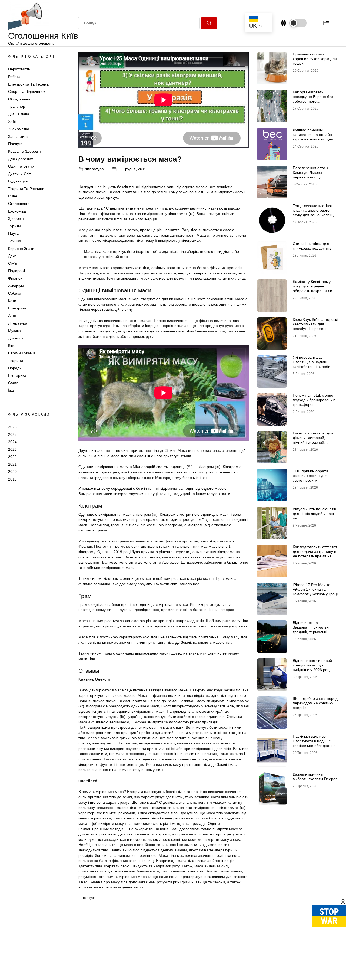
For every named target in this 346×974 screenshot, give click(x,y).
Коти (12, 301)
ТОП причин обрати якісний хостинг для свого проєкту (310, 475)
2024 (12, 442)
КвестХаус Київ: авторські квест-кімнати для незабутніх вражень (315, 324)
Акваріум (16, 286)
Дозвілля (16, 338)
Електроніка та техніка (28, 84)
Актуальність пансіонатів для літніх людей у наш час (314, 513)
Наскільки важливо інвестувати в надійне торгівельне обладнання (314, 741)
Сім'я (12, 263)
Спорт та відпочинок (26, 91)
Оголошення (19, 203)
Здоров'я (16, 218)
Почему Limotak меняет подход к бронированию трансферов (314, 400)
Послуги (15, 144)
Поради (15, 368)
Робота (14, 76)
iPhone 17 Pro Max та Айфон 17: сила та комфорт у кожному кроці (315, 589)
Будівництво (18, 181)
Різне (12, 196)
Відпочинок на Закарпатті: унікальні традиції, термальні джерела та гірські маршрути (311, 631)
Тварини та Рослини (26, 189)
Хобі (12, 121)
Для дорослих (20, 159)
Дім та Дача (18, 114)
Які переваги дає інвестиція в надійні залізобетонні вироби (311, 362)
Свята (13, 383)
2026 (12, 427)
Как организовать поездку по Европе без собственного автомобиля (313, 99)
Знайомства (18, 129)
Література (17, 323)
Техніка (14, 241)
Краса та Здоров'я (24, 151)
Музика (14, 330)
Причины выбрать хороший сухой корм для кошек (315, 59)
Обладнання (19, 99)
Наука (13, 233)
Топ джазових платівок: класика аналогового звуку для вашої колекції (314, 210)
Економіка (17, 211)
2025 (12, 434)
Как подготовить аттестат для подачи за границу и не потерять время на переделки (315, 554)
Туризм (14, 226)
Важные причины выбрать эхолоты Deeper (315, 776)
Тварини (15, 360)
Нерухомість (19, 69)
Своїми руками (21, 353)
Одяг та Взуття (21, 166)
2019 (12, 479)
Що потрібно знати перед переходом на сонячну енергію (315, 703)
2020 (12, 471)
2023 (12, 449)
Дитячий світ (19, 174)
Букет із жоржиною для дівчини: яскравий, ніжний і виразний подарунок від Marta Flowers (313, 442)
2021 (12, 464)
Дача (12, 256)
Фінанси (15, 278)
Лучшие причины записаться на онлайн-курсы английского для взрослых (313, 137)
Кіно (11, 345)
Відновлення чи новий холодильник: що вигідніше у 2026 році (312, 665)
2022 (12, 457)
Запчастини (18, 136)
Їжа (11, 390)
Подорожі (16, 271)
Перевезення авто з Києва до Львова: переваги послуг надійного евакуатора (312, 175)
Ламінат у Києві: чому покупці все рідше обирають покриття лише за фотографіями (315, 288)
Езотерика (17, 375)
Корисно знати (21, 248)
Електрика (17, 308)
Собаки (14, 293)
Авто (12, 315)
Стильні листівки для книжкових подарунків (312, 245)
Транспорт (17, 106)
